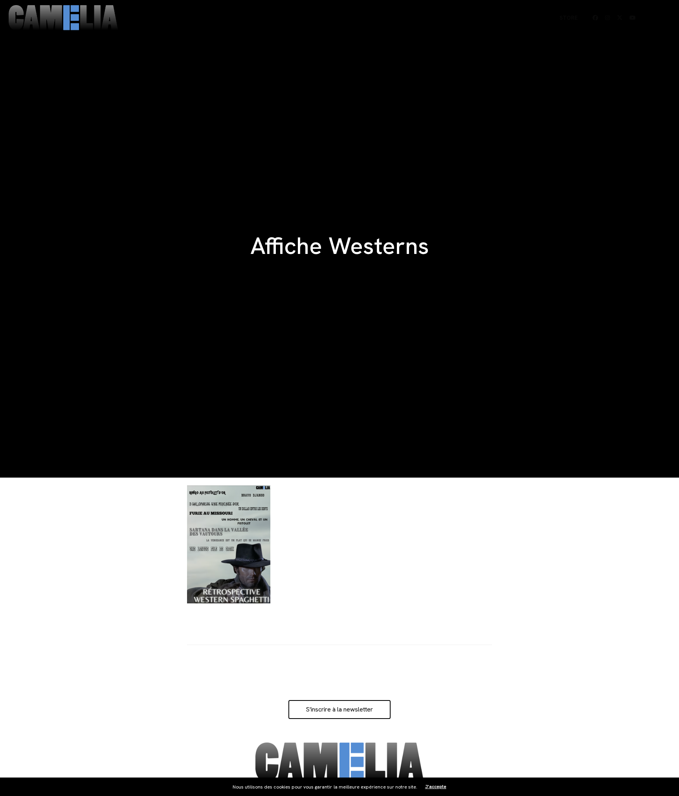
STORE (569, 17)
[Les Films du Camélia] (63, 18)
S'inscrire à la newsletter (339, 709)
